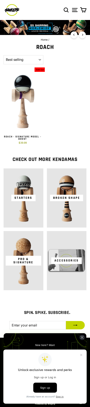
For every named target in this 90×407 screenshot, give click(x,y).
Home (44, 39)
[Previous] (74, 34)
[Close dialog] (82, 337)
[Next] (82, 34)
